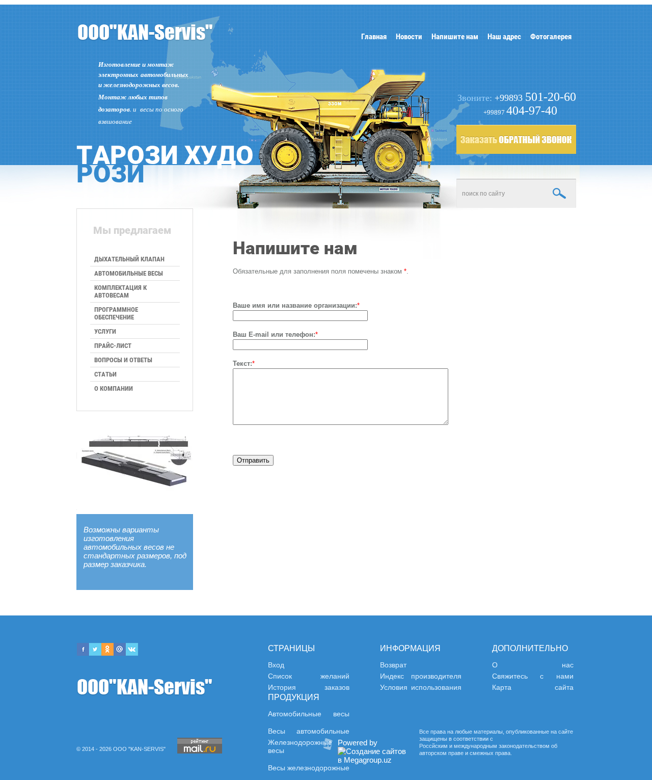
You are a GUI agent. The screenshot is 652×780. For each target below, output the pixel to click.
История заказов (308, 687)
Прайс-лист (112, 345)
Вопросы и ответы (123, 360)
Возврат (393, 665)
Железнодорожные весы (300, 746)
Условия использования (420, 687)
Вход (276, 665)
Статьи (105, 374)
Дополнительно (530, 648)
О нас (533, 665)
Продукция (293, 697)
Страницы (291, 648)
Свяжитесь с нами (533, 676)
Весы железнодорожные (308, 768)
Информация (410, 648)
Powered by (357, 742)
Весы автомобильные (308, 731)
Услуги (105, 331)
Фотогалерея (551, 36)
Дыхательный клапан (129, 259)
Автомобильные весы (128, 273)
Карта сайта (533, 687)
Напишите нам (454, 36)
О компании (113, 388)
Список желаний (308, 676)
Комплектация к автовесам (120, 291)
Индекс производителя (420, 676)
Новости (409, 36)
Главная (374, 36)
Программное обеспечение (116, 313)
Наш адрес (504, 36)
